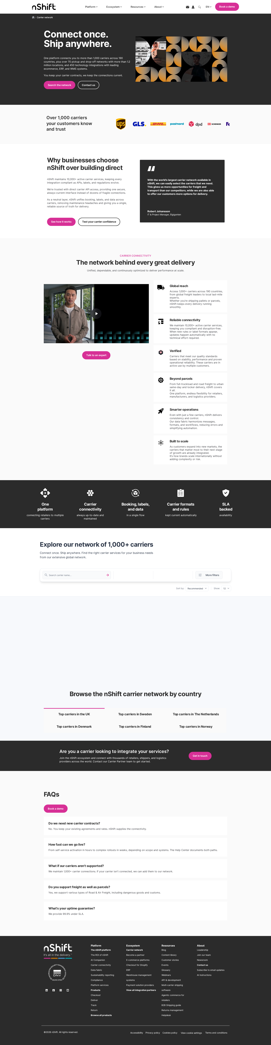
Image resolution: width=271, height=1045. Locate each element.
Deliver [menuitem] (94, 1000)
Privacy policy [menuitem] (153, 1032)
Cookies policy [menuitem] (169, 1032)
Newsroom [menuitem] (202, 960)
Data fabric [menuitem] (96, 970)
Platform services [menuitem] (100, 985)
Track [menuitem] (93, 1005)
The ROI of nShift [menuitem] (99, 955)
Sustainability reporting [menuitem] (102, 975)
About (158, 6)
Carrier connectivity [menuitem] (101, 965)
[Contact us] (187, 7)
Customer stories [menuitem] (170, 960)
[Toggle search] (199, 7)
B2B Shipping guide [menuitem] (171, 1005)
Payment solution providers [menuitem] (140, 985)
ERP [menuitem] (128, 970)
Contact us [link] (88, 85)
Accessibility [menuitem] (136, 1032)
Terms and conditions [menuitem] (216, 1032)
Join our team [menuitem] (204, 955)
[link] (74, 714)
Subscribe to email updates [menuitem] (210, 970)
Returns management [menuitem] (172, 1010)
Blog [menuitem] (164, 950)
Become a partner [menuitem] (135, 955)
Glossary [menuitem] (166, 970)
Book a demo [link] (56, 808)
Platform (90, 6)
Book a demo (227, 6)
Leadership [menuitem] (202, 950)
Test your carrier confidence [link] (99, 221)
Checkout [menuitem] (96, 995)
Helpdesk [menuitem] (166, 1015)
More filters (212, 575)
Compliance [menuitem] (97, 980)
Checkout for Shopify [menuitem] (137, 965)
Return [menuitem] (94, 1010)
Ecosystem (113, 6)
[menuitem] (101, 950)
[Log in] (193, 6)
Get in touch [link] (200, 755)
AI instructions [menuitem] (204, 975)
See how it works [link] (61, 221)
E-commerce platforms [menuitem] (137, 960)
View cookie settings (191, 1033)
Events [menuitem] (165, 965)
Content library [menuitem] (169, 955)
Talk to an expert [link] (96, 355)
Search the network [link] (59, 85)
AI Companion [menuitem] (98, 960)
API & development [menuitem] (171, 980)
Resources (137, 6)
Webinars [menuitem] (166, 975)
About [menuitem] (201, 945)
